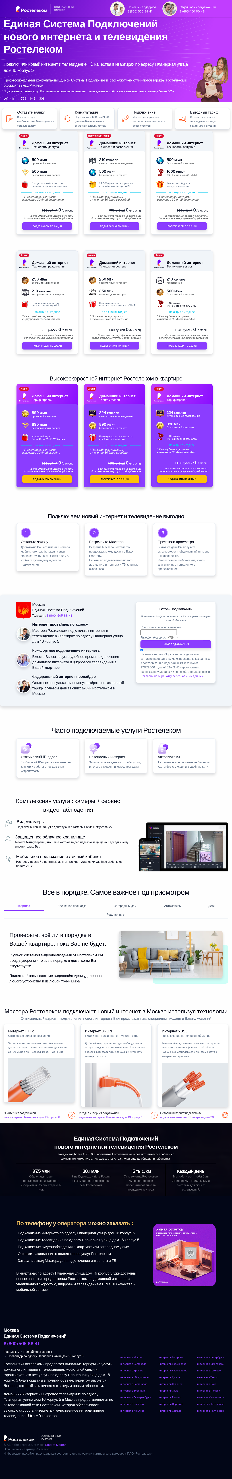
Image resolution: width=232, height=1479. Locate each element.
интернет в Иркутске (132, 1410)
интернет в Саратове (171, 1404)
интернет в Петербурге (210, 1357)
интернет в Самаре (170, 1410)
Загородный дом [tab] (125, 906)
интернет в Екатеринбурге (135, 1397)
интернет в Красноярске (173, 1370)
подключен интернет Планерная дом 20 (182, 1117)
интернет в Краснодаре (172, 1363)
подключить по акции (47, 479)
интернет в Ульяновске (210, 1397)
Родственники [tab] (116, 914)
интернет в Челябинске (211, 1410)
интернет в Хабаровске (210, 1404)
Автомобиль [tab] (172, 906)
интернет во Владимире (134, 1377)
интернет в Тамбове (209, 1370)
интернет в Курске (169, 1377)
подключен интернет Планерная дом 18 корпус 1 (104, 1117)
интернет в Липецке (170, 1383)
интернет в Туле (206, 1383)
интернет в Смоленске (210, 1363)
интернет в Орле (168, 1390)
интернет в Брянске (131, 1370)
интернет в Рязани (170, 1397)
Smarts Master (55, 1445)
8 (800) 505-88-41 (140, 11)
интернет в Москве (131, 1357)
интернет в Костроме (171, 1357)
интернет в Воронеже (133, 1390)
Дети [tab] (211, 906)
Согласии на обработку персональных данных (171, 676)
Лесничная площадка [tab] (72, 906)
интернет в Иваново (132, 1404)
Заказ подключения (176, 644)
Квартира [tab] (23, 906)
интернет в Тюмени (208, 1390)
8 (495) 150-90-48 (192, 11)
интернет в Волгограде (133, 1383)
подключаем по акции (47, 226)
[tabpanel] (116, 957)
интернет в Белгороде (133, 1363)
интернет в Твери (207, 1377)
